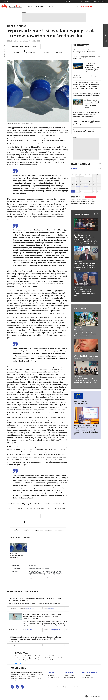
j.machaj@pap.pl (86, 675)
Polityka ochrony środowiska (56, 508)
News (29, 6)
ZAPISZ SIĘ (18, 663)
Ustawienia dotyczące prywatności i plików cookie (60, 689)
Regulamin (69, 687)
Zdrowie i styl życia (79, 354)
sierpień (74, 169)
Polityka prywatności (60, 687)
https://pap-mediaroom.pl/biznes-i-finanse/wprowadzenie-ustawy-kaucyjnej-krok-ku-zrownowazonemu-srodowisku (38, 530)
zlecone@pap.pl (52, 675)
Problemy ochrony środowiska (35, 508)
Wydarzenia (39, 6)
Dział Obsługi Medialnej (89, 672)
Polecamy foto (81, 309)
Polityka (11, 508)
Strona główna (86, 26)
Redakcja (51, 672)
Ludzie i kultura (78, 327)
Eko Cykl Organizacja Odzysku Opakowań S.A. (52, 630)
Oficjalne (49, 6)
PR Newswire (51, 608)
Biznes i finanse (97, 26)
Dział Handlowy (68, 672)
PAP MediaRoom (18, 668)
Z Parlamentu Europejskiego (80, 402)
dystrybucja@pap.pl (69, 675)
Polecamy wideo (81, 214)
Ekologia (20, 508)
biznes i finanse (78, 233)
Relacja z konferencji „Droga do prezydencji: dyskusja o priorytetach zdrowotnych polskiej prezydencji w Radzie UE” (86, 430)
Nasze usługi (88, 6)
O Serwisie (50, 687)
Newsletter (106, 33)
